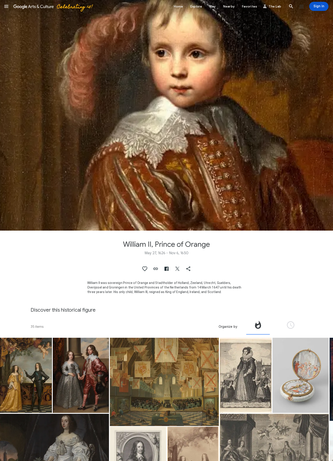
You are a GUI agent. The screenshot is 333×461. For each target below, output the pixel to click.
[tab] (258, 327)
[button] (6, 6)
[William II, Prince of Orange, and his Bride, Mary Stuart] (81, 375)
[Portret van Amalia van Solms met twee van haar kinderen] (246, 375)
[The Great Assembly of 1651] (164, 382)
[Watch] (301, 375)
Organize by (228, 327)
